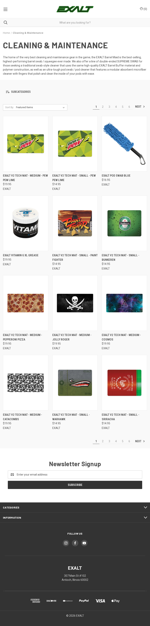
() (145, 9)
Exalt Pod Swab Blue (116, 175)
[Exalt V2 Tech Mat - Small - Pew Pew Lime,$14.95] (75, 144)
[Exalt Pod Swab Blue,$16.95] (124, 144)
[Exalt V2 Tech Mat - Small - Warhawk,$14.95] (75, 383)
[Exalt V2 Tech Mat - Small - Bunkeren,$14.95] (124, 223)
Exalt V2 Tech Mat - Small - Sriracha (120, 417)
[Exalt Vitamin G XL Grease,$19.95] (25, 223)
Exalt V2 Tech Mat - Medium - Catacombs (22, 417)
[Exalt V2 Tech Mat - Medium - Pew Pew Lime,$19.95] (25, 144)
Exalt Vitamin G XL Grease (20, 255)
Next (138, 106)
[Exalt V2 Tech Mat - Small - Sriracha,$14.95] (124, 383)
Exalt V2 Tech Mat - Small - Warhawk (71, 417)
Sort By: (9, 107)
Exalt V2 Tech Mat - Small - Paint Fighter (75, 258)
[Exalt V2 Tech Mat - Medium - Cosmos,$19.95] (124, 303)
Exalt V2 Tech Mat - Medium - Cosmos (121, 337)
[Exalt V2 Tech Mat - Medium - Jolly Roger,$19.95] (75, 303)
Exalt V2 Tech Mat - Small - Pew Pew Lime (74, 178)
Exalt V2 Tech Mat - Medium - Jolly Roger (71, 337)
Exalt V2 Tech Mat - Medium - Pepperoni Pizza (22, 337)
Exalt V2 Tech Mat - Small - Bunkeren (120, 258)
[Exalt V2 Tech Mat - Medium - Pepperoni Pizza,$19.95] (25, 303)
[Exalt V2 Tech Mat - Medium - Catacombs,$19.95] (25, 383)
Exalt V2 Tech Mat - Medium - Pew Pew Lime (25, 178)
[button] (75, 92)
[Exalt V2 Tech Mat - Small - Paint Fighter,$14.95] (75, 223)
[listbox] (41, 107)
